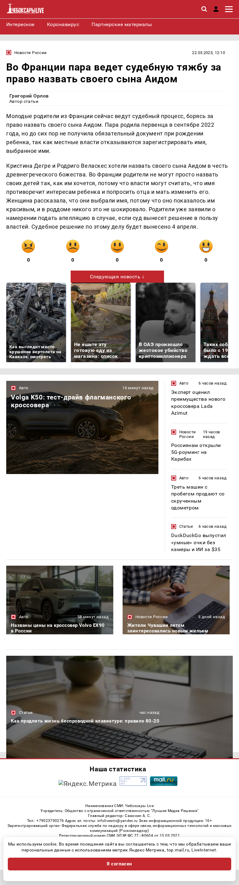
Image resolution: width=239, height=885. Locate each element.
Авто (23, 387)
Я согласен (119, 864)
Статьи (186, 526)
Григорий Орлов (29, 96)
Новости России (30, 52)
